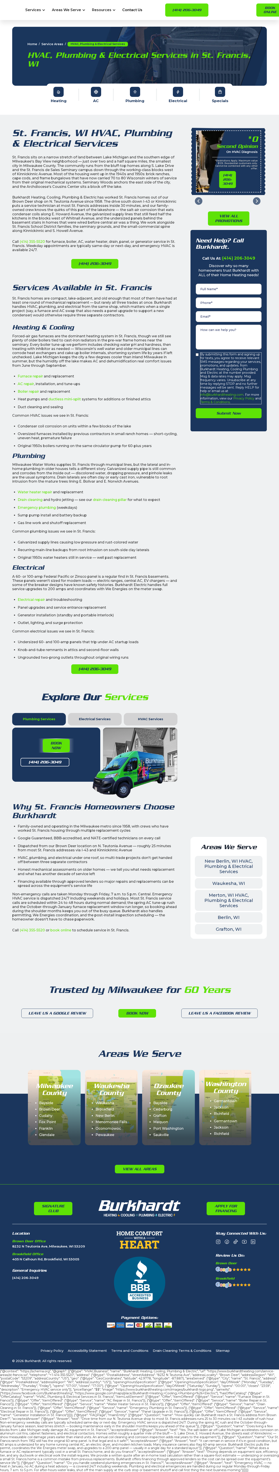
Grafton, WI (229, 929)
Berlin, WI (229, 917)
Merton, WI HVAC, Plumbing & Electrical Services (228, 900)
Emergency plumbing (37, 508)
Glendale (46, 1135)
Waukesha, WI (228, 883)
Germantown (225, 1101)
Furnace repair (30, 376)
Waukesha (104, 1103)
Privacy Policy (243, 398)
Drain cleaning (30, 500)
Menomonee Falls (111, 1122)
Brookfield (104, 1109)
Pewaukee (104, 1135)
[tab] (39, 719)
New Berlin (104, 1116)
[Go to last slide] (198, 201)
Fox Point (47, 1122)
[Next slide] (256, 201)
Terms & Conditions (215, 402)
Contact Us (132, 10)
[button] (35, 10)
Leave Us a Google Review (57, 1013)
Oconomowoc (108, 1128)
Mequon (160, 1122)
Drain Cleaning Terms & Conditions (182, 1351)
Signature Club (53, 1208)
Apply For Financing (226, 1208)
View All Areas (140, 1169)
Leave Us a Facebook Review (219, 1013)
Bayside (46, 1103)
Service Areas (52, 44)
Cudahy (46, 1116)
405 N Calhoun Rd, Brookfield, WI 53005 (45, 1259)
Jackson (221, 1107)
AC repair (26, 384)
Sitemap (223, 1351)
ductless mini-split (64, 399)
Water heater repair (35, 492)
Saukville (161, 1135)
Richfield (221, 1114)
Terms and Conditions (129, 1351)
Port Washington (168, 1128)
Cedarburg (162, 1109)
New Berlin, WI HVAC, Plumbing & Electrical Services (228, 866)
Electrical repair (31, 600)
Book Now (56, 745)
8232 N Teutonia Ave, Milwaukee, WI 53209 (48, 1246)
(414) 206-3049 (186, 10)
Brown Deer (49, 1109)
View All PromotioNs (228, 218)
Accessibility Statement (87, 1351)
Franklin (46, 1128)
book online (60, 930)
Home (32, 44)
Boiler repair (28, 391)
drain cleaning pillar (110, 500)
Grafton (160, 1116)
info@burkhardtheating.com (221, 395)
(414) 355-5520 (32, 242)
